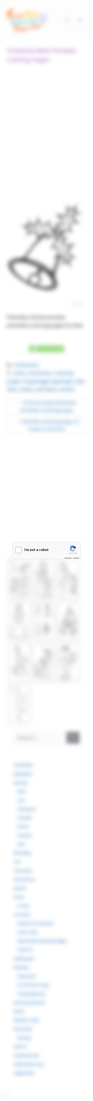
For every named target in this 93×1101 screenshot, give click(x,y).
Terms (76, 558)
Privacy (68, 558)
